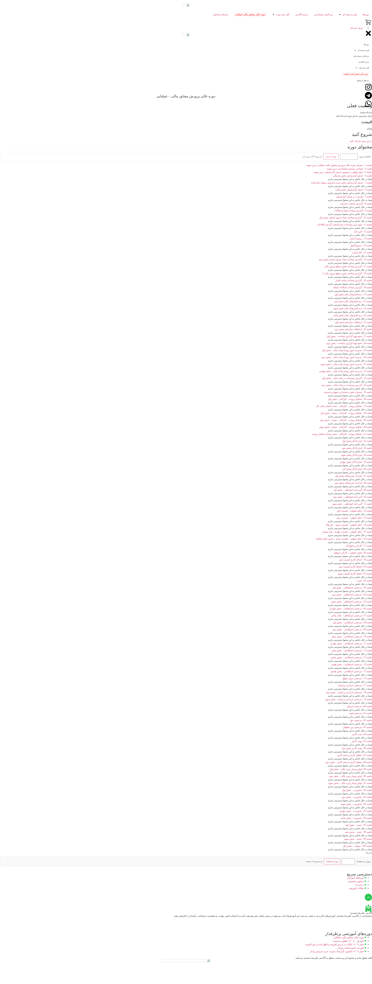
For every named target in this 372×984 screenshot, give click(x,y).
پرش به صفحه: (363, 861)
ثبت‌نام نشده (366, 112)
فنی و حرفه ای (350, 14)
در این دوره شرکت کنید (361, 141)
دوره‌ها (366, 14)
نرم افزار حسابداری (323, 14)
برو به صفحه (332, 861)
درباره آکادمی (301, 14)
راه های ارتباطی (220, 14)
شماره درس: (364, 156)
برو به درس (331, 156)
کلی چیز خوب (282, 14)
